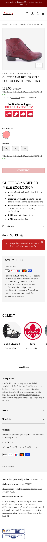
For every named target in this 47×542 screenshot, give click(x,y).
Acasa (4, 24)
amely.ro (11, 466)
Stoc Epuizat (23, 170)
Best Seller (12, 344)
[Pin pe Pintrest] (22, 235)
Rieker (4, 73)
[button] (37, 13)
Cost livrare (15, 97)
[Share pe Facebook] (16, 235)
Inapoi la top (24, 367)
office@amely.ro (12, 437)
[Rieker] (33, 331)
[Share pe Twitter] (11, 235)
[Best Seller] (12, 331)
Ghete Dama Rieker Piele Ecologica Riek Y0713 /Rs (26, 24)
